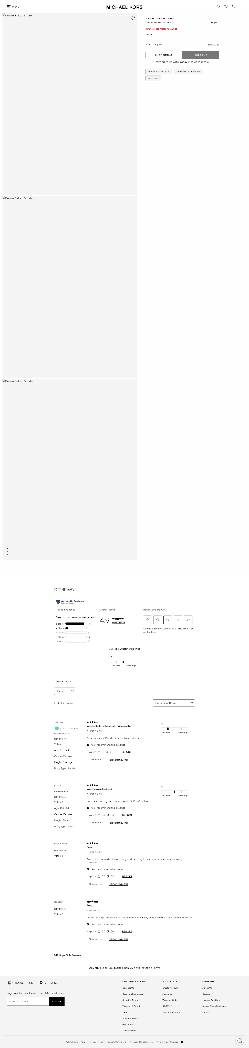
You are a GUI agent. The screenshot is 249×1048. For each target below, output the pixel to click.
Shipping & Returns (188, 71)
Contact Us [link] (128, 987)
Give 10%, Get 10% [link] (171, 1012)
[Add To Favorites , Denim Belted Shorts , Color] (133, 18)
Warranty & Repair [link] (131, 1006)
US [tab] (160, 44)
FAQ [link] (124, 1012)
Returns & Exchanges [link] (132, 993)
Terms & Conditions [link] (116, 1041)
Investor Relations (211, 1000)
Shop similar (164, 55)
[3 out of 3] (7, 554)
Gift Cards (127, 1024)
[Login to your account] (233, 6)
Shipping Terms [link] (130, 1000)
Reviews (153, 78)
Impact (206, 1012)
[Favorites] (225, 6)
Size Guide (213, 44)
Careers (206, 993)
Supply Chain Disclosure (214, 1006)
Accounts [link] (167, 993)
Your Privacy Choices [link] (168, 1041)
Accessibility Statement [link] (141, 1041)
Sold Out (201, 55)
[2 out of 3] (7, 551)
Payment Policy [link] (130, 1018)
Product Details (158, 71)
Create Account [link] (170, 987)
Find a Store (51, 983)
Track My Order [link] (170, 1000)
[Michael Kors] (124, 6)
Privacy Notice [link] (96, 1041)
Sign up (56, 1001)
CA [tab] (154, 44)
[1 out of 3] (7, 548)
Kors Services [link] (129, 1030)
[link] (167, 1006)
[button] (240, 1041)
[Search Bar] (218, 6)
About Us (207, 987)
